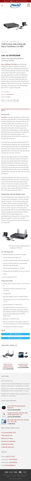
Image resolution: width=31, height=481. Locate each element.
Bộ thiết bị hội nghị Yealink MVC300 (23, 365)
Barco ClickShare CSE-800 (9, 64)
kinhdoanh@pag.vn (10, 465)
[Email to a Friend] (11, 100)
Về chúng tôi (21, 476)
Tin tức (14, 476)
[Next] (30, 360)
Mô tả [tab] (3, 110)
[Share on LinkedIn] (17, 100)
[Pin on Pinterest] (14, 100)
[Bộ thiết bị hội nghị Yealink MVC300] (23, 355)
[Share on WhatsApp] (2, 100)
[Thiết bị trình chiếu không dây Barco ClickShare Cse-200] (8, 355)
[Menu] (2, 5)
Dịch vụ (9, 476)
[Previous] (1, 360)
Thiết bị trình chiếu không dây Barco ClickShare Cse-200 (8, 366)
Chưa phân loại (14, 41)
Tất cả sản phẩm (16, 475)
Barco (9, 97)
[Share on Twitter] (8, 100)
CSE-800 (4, 117)
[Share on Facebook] (5, 100)
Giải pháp (24, 475)
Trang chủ (4, 41)
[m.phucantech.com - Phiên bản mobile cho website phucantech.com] (15, 5)
